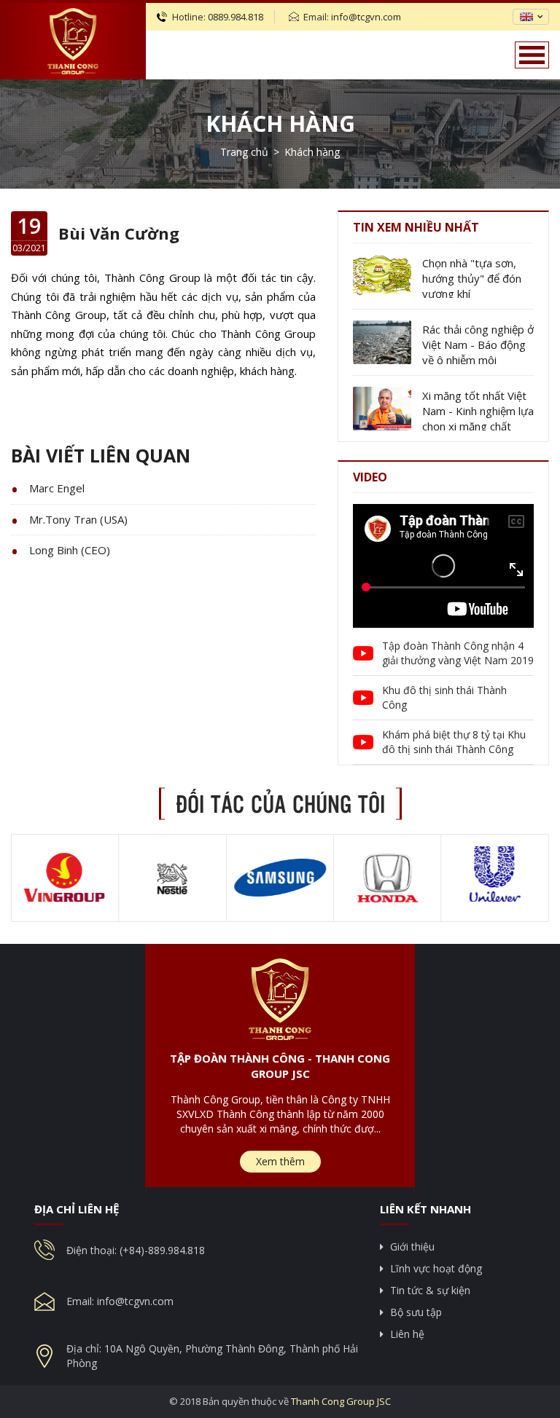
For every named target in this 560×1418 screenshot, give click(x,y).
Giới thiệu (412, 1246)
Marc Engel (57, 488)
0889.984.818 (235, 16)
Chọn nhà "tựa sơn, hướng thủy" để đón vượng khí (471, 278)
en (526, 16)
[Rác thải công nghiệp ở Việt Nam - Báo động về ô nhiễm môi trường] (382, 342)
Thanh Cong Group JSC (341, 1401)
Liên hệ (407, 1334)
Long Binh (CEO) (69, 550)
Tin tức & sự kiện (430, 1290)
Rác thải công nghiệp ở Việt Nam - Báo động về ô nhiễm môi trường (478, 345)
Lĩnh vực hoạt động (436, 1268)
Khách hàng (280, 123)
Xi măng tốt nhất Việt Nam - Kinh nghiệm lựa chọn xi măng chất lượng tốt (478, 411)
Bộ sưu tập (416, 1312)
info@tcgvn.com (366, 16)
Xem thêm (280, 1161)
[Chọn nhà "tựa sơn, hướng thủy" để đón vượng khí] (382, 276)
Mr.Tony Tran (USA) (78, 519)
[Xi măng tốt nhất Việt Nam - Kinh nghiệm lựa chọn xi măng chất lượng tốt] (382, 408)
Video (370, 477)
